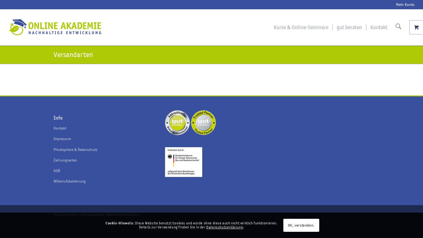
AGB (57, 170)
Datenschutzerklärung (224, 227)
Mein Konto (405, 4)
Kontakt (60, 128)
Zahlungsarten (65, 160)
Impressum (62, 138)
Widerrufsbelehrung (70, 181)
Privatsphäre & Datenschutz (75, 149)
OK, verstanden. (301, 225)
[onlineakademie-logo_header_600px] (54, 27)
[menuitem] (404, 4)
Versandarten (73, 55)
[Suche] (398, 27)
